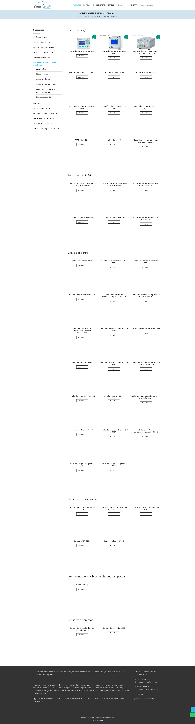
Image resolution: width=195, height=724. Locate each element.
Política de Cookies (63, 699)
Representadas (99, 5)
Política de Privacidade (46, 699)
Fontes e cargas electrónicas (43, 118)
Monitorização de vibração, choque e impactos (96, 576)
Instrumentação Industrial (82, 688)
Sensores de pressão (43, 97)
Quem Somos (38, 701)
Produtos (77, 5)
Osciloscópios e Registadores (44, 47)
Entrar (134, 5)
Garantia (88, 699)
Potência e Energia (40, 37)
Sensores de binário (43, 79)
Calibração (37, 103)
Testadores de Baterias (42, 42)
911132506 (139, 694)
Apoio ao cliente (77, 699)
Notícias (86, 5)
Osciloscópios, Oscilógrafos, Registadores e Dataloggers (90, 685)
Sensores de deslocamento (46, 84)
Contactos (120, 5)
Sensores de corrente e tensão (44, 52)
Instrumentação (42, 69)
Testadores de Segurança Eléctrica (46, 128)
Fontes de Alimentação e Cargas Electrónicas (77, 690)
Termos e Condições (101, 699)
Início (79, 16)
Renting (110, 5)
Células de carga (42, 74)
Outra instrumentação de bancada (45, 113)
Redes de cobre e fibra (41, 57)
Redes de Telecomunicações (60, 688)
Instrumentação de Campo (43, 108)
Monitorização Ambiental (42, 123)
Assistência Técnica (117, 699)
